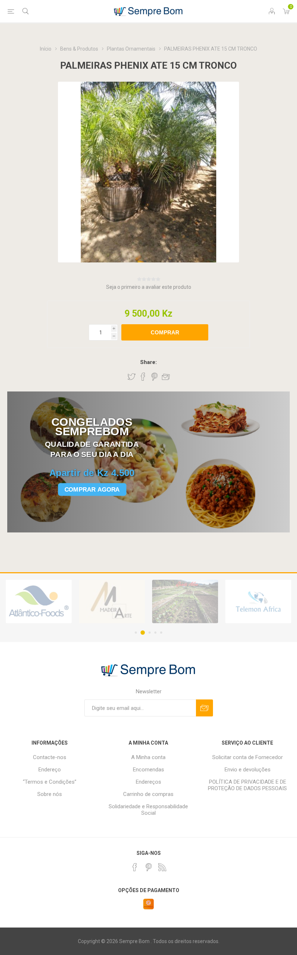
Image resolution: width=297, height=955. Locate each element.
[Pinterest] (148, 867)
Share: (148, 362)
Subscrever (204, 707)
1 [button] (136, 632)
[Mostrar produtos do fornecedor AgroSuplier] (258, 601)
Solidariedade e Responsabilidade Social (148, 809)
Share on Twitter (131, 377)
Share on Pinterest (154, 377)
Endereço (49, 769)
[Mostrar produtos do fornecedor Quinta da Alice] (112, 601)
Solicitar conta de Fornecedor (247, 757)
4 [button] (155, 632)
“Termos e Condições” (49, 782)
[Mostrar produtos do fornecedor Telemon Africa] (185, 601)
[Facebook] (135, 867)
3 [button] (148, 632)
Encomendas (148, 769)
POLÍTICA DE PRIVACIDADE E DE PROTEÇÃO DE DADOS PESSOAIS (247, 785)
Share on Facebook (143, 377)
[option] (38, 601)
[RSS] (162, 867)
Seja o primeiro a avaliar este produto (148, 287)
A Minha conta (148, 757)
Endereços (148, 782)
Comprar (165, 332)
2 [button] (142, 632)
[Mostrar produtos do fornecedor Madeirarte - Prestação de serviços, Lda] (39, 601)
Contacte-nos (49, 757)
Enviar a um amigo (166, 377)
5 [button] (161, 632)
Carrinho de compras (148, 794)
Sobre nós (49, 794)
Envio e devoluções (248, 769)
